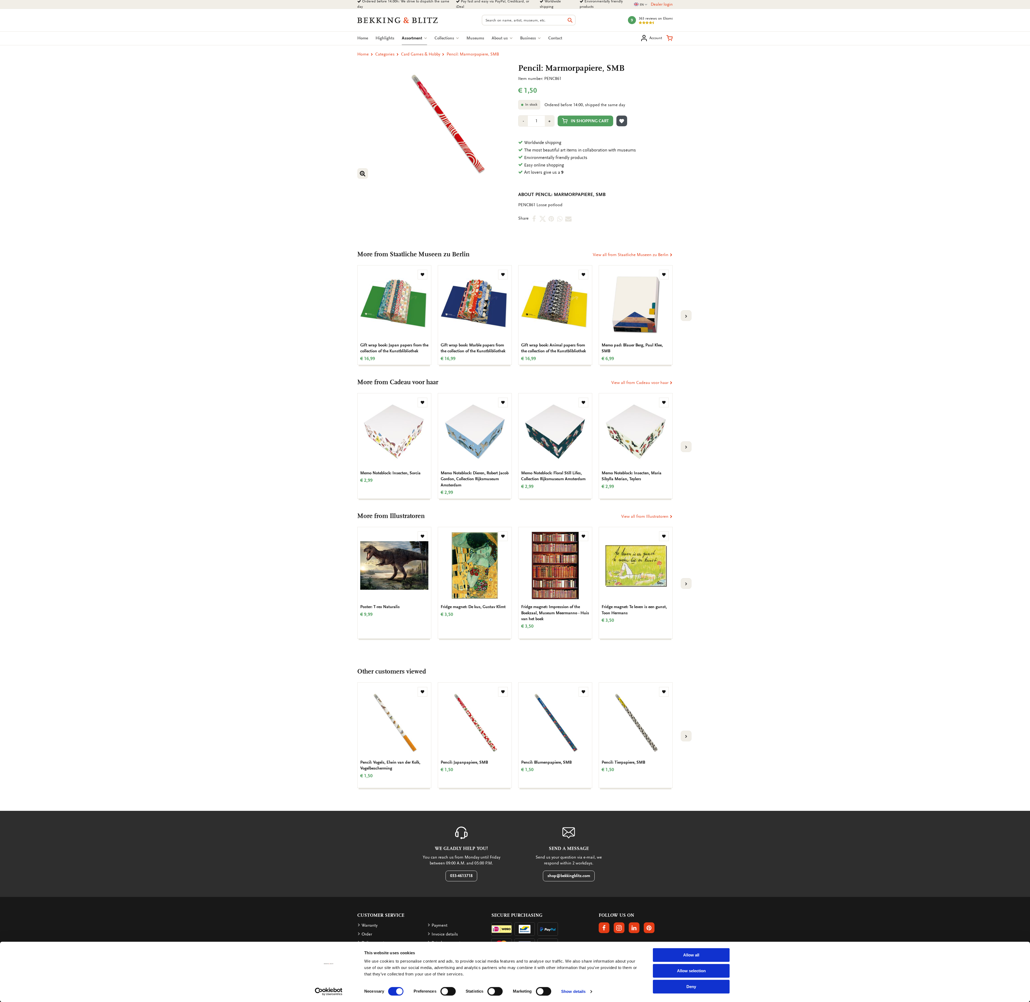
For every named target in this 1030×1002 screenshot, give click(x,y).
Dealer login (662, 4)
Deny (691, 986)
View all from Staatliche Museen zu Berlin (631, 254)
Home (362, 38)
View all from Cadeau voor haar (640, 382)
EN (641, 4)
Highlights (385, 38)
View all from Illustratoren (645, 516)
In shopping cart (590, 121)
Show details (573, 991)
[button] (669, 38)
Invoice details (445, 934)
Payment (439, 925)
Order (367, 934)
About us (500, 38)
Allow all (691, 955)
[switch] (448, 991)
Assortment (414, 38)
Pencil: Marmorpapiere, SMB (473, 54)
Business (528, 38)
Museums (475, 38)
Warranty (369, 925)
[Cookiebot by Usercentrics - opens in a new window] (328, 992)
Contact (555, 38)
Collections (445, 38)
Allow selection (691, 970)
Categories (385, 54)
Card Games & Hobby (420, 54)
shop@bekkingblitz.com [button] (568, 875)
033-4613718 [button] (461, 875)
